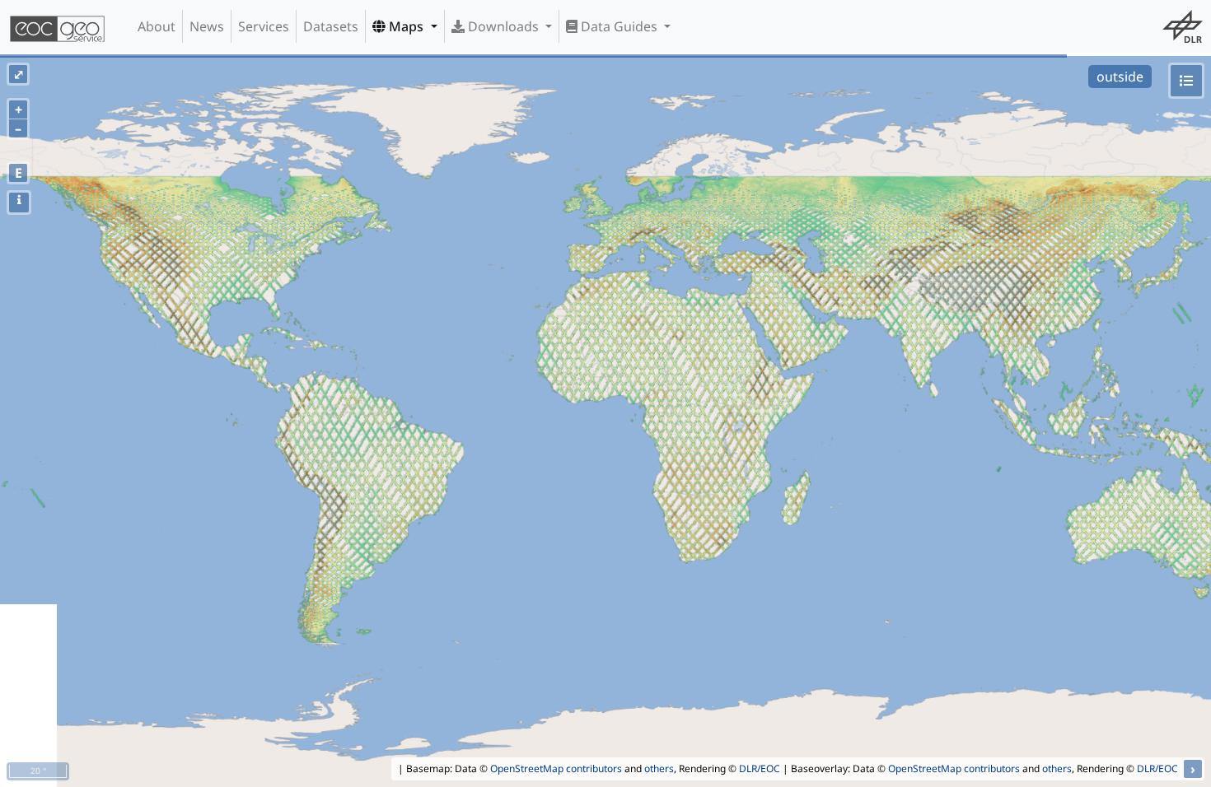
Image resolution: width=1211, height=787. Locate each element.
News (206, 26)
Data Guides (619, 26)
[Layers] (1186, 80)
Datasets (330, 26)
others (659, 768)
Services (263, 26)
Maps (406, 26)
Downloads (503, 26)
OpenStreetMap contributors (556, 768)
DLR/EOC (759, 768)
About (156, 26)
